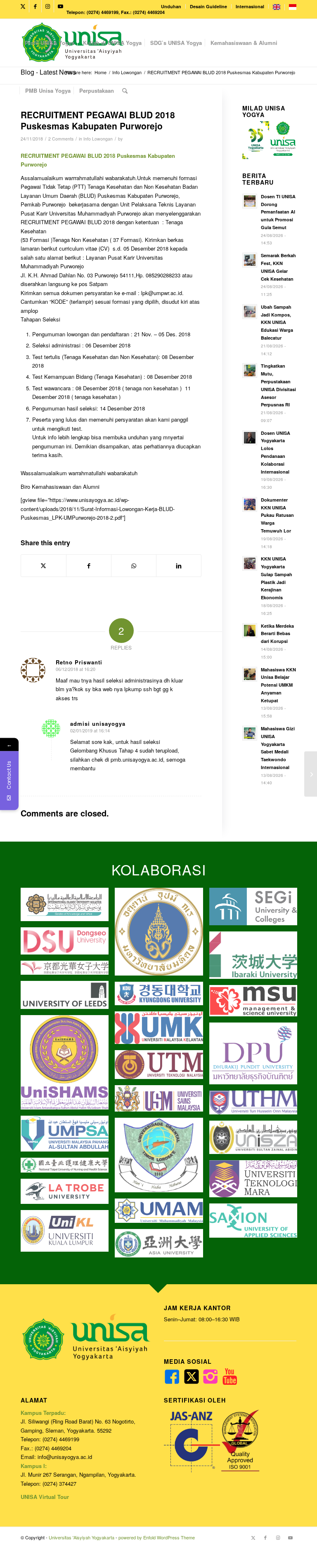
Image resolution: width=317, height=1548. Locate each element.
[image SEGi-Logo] (256, 909)
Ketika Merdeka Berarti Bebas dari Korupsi (277, 634)
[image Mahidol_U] (162, 935)
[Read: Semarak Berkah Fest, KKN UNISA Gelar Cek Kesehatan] (249, 260)
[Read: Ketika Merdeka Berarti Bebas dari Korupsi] (249, 630)
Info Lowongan (98, 139)
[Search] (125, 91)
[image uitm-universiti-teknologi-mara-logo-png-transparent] (256, 1181)
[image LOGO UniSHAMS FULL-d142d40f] (68, 1065)
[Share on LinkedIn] (178, 565)
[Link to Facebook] (35, 6)
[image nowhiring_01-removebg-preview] (162, 996)
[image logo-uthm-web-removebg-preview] (256, 1106)
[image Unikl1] (68, 1234)
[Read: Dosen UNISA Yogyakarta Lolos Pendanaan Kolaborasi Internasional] (249, 437)
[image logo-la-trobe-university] (68, 1194)
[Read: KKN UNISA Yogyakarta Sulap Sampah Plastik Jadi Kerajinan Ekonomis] (249, 563)
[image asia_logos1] (162, 1246)
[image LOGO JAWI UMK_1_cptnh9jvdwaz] (162, 1030)
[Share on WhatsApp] (133, 565)
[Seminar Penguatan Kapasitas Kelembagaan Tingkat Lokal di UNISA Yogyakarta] (310, 774)
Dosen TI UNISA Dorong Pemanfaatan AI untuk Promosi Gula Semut (278, 211)
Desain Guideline (208, 6)
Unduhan (171, 6)
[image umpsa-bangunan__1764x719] (68, 1137)
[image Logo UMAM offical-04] (162, 1214)
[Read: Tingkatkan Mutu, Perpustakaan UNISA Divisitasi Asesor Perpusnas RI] (249, 370)
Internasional (250, 6)
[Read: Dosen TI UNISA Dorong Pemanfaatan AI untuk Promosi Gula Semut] (249, 201)
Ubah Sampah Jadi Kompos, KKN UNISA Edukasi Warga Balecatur (277, 322)
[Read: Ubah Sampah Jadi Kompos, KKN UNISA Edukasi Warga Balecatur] (249, 311)
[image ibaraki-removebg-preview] (256, 958)
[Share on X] (43, 565)
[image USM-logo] (162, 1101)
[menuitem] (171, 6)
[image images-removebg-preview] (68, 1168)
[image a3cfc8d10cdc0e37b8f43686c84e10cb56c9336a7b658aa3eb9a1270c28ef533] (256, 1004)
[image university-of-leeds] (68, 998)
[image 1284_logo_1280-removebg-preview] (68, 944)
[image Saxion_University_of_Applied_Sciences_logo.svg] (256, 1223)
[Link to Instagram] (48, 6)
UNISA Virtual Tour (45, 1497)
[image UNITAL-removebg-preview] (162, 1158)
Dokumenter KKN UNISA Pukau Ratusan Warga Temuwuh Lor (277, 515)
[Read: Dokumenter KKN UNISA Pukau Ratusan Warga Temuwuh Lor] (249, 504)
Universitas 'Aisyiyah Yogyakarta (81, 1537)
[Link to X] (23, 6)
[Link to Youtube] (60, 6)
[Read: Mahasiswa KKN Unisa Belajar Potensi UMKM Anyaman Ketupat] (249, 674)
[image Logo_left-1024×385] (256, 1140)
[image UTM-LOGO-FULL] (162, 1067)
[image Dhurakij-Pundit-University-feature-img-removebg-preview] (256, 1056)
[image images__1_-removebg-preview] (68, 971)
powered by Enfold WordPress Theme (156, 1537)
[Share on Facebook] (88, 565)
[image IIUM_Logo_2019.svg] (68, 907)
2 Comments (60, 139)
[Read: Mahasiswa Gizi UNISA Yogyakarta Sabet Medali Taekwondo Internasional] (249, 733)
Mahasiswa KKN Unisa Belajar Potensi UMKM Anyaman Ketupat (278, 685)
